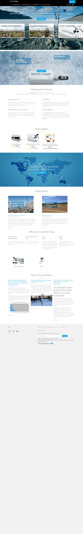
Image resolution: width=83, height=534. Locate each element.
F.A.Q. (41, 4)
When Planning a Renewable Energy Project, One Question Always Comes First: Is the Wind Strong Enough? (18, 282)
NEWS (44, 4)
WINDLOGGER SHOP (17, 4)
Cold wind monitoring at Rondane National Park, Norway (41, 280)
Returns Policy (41, 327)
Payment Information (49, 327)
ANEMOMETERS (36, 4)
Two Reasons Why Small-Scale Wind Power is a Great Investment (63, 281)
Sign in (68, 4)
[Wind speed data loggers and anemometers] (14, 1)
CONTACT (48, 4)
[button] (14, 146)
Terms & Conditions (42, 330)
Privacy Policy (63, 327)
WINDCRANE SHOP (25, 4)
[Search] (71, 5)
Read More (10, 227)
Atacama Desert (47, 215)
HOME (11, 4)
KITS (31, 4)
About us (57, 327)
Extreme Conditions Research (17, 215)
